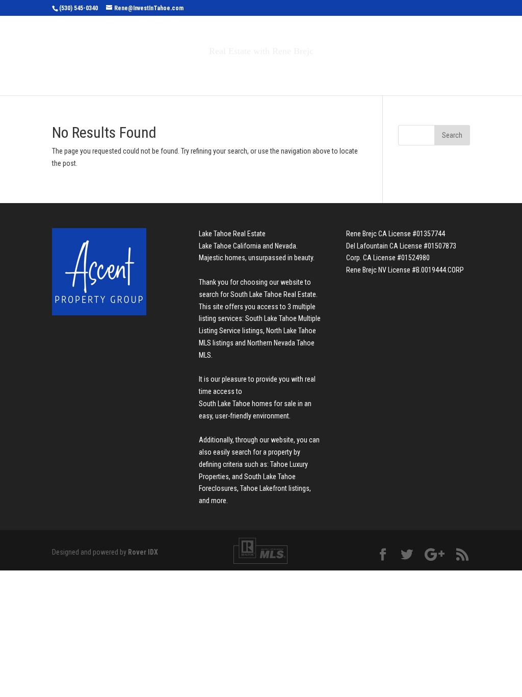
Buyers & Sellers (266, 73)
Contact (388, 73)
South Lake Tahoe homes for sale (247, 404)
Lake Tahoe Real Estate (232, 234)
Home (107, 73)
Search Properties (170, 73)
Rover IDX (143, 552)
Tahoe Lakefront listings (274, 488)
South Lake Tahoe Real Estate (273, 294)
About (336, 73)
